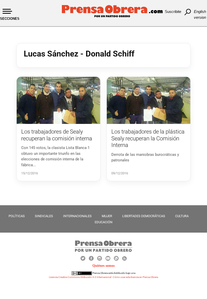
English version (200, 14)
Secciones (9, 19)
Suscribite (173, 11)
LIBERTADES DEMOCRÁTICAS (143, 216)
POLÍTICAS (17, 216)
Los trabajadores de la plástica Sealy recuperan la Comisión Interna (148, 138)
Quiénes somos (103, 266)
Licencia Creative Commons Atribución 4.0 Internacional (80, 277)
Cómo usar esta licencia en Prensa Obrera (135, 277)
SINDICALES (44, 216)
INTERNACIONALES (77, 216)
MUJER (107, 216)
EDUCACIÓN (103, 222)
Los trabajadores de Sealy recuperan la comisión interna (56, 134)
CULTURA (182, 216)
